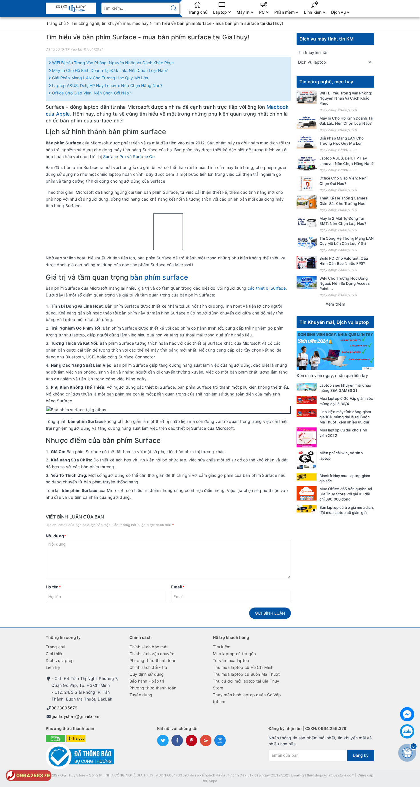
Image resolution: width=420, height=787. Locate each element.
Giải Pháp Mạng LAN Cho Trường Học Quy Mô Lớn (99, 77)
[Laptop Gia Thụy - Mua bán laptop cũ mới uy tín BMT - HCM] (71, 6)
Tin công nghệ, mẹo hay (326, 81)
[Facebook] (407, 714)
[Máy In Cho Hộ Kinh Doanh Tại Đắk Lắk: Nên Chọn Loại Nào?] (307, 122)
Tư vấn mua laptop (231, 660)
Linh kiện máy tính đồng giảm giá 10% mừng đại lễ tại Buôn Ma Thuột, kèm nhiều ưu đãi (345, 416)
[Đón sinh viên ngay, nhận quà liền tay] (336, 350)
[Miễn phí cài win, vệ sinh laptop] (307, 460)
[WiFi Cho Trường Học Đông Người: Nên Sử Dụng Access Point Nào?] (307, 282)
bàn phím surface (158, 277)
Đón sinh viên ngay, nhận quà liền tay (332, 375)
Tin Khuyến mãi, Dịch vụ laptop (334, 322)
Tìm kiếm (221, 646)
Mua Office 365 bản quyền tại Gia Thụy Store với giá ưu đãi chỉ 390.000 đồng (345, 494)
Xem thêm (335, 304)
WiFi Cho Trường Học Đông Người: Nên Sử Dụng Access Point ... (344, 283)
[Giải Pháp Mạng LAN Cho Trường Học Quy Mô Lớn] (307, 142)
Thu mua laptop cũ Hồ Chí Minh (243, 667)
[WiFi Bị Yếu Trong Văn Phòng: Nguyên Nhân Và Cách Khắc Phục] (307, 97)
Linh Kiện (313, 12)
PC (262, 12)
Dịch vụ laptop (312, 62)
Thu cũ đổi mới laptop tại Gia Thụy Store (246, 684)
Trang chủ (197, 12)
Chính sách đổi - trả (148, 667)
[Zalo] (407, 731)
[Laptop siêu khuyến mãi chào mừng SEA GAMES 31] (307, 387)
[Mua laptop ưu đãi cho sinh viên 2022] (307, 437)
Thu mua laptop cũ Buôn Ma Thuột (246, 674)
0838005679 (64, 707)
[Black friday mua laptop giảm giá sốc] (307, 477)
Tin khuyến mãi (312, 52)
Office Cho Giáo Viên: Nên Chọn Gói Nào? (91, 92)
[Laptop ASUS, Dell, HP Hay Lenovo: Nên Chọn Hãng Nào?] (307, 163)
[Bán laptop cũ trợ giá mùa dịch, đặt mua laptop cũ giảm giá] (307, 508)
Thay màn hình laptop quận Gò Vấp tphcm (247, 698)
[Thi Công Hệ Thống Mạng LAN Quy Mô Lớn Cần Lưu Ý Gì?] (307, 242)
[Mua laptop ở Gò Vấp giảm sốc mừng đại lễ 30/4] (307, 400)
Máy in (244, 12)
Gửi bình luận (270, 613)
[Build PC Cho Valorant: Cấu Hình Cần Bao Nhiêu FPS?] (307, 262)
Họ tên (53, 586)
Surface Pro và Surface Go (129, 156)
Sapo (213, 781)
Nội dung (56, 535)
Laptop (220, 12)
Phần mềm (285, 12)
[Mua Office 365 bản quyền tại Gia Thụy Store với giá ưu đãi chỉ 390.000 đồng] (307, 493)
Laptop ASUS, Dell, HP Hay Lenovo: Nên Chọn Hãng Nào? (106, 85)
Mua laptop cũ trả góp (234, 653)
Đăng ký (361, 755)
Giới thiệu (55, 653)
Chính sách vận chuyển (151, 653)
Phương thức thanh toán (153, 660)
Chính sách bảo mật (148, 646)
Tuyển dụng (141, 694)
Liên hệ (53, 667)
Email (178, 586)
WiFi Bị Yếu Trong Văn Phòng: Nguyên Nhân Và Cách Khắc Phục (112, 62)
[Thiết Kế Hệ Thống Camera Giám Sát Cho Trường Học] (307, 202)
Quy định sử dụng (146, 674)
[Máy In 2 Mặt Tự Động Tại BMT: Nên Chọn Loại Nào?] (307, 222)
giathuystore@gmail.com (75, 716)
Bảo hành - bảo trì (146, 681)
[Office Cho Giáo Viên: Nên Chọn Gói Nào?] (307, 183)
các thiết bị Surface (266, 288)
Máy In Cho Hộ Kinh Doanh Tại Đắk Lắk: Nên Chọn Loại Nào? (109, 70)
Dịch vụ (339, 12)
